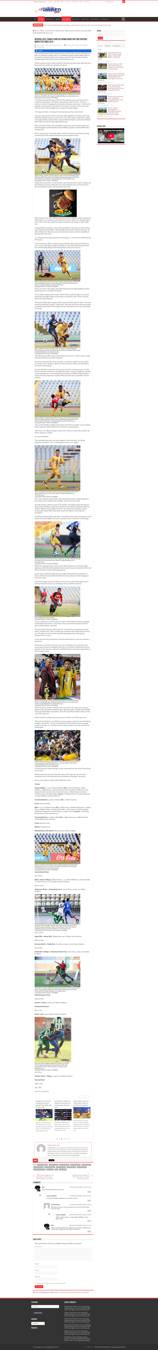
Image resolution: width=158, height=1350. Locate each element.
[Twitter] (109, 2)
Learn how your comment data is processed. (74, 1292)
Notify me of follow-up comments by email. (51, 1283)
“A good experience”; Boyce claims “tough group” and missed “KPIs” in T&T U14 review (110, 55)
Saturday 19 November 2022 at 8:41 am (80, 1196)
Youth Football (66, 19)
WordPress (106, 1347)
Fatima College (87, 1165)
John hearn (68, 1325)
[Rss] (106, 2)
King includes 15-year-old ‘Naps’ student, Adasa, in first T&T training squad (43, 1103)
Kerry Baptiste (71, 1167)
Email (37, 1270)
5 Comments (40, 47)
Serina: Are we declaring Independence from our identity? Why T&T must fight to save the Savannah (111, 77)
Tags (99, 49)
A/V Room (85, 19)
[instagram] (113, 2)
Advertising (56, 1)
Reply (89, 1192)
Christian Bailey (64, 1165)
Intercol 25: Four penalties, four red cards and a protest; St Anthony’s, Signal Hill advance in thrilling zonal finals (62, 1105)
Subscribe (38, 1313)
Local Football (49, 31)
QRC (57, 1169)
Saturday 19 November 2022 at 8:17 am (80, 1187)
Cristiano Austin (75, 1165)
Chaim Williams (54, 1165)
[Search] (123, 1)
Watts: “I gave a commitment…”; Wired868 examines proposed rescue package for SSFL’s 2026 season (78, 25)
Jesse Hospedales (49, 1167)
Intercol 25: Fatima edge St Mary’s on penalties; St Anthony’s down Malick (81, 1103)
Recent (100, 46)
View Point (50, 19)
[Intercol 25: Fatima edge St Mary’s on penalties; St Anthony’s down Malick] (81, 1112)
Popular (107, 46)
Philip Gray (50, 1169)
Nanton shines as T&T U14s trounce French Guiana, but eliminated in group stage (115, 66)
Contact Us (67, 1)
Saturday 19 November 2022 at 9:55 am (80, 1225)
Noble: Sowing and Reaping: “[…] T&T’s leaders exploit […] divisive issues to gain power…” (81, 1176)
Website (37, 1277)
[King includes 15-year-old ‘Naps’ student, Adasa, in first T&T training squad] (44, 1112)
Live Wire (76, 19)
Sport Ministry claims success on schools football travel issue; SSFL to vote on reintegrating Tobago (77, 1338)
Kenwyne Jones (61, 1167)
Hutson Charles (38, 1167)
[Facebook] (107, 2)
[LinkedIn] (111, 2)
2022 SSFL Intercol (42, 1165)
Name (37, 1264)
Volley (41, 19)
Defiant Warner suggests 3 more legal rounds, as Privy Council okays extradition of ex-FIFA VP (44, 1176)
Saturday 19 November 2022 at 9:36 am (80, 1204)
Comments (116, 46)
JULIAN (67, 1319)
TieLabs (122, 1347)
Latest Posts (86, 1)
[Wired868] (48, 9)
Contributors (75, 1)
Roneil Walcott (40, 45)
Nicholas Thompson (39, 1169)
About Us (50, 1)
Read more (79, 1128)
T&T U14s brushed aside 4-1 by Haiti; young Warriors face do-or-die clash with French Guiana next (111, 88)
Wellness (58, 19)
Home (81, 1)
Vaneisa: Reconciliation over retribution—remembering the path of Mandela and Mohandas (110, 99)
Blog (62, 1)
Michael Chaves (82, 1167)
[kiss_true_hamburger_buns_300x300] (63, 203)
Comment (38, 1246)
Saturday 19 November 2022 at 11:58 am (80, 1215)
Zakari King (63, 1169)
